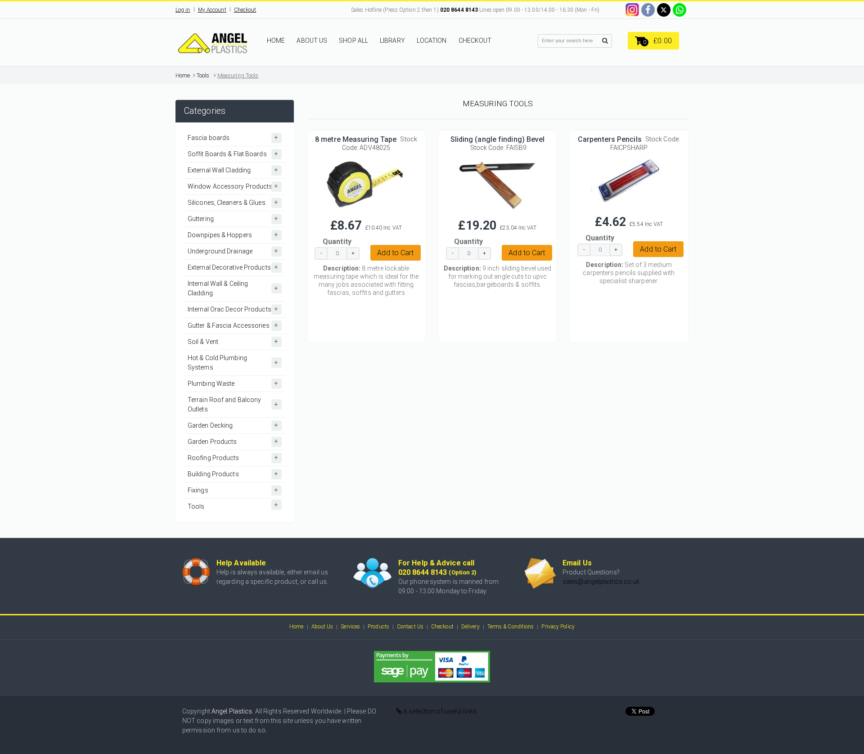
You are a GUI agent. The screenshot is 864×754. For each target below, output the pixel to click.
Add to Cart (395, 252)
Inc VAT (392, 228)
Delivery (470, 626)
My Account (212, 10)
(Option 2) (463, 572)
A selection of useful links (439, 711)
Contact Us (410, 626)
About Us (322, 626)
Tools (203, 75)
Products (378, 626)
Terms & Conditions (510, 626)
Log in (183, 10)
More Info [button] (365, 181)
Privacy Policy (557, 626)
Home (183, 75)
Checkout (245, 10)
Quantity (337, 241)
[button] (653, 41)
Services (350, 626)
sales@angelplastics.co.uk (601, 581)
